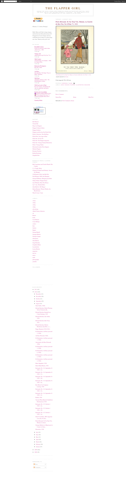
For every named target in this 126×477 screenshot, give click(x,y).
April (37, 439)
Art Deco (36, 71)
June (37, 434)
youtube (35, 261)
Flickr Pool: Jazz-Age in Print (40, 136)
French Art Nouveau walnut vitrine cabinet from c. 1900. (42, 49)
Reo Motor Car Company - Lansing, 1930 (42, 386)
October (38, 299)
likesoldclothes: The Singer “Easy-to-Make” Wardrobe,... (42, 73)
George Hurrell (36, 232)
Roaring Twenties (37, 151)
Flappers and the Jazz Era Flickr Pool (42, 132)
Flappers (42, 110)
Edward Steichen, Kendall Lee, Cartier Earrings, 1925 (43, 313)
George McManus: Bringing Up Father (42, 178)
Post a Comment (60, 94)
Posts (36, 464)
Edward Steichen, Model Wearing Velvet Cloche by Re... (44, 309)
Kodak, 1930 (39, 397)
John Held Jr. (36, 240)
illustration (80, 84)
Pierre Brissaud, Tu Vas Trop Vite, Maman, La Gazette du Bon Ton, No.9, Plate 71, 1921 (73, 74)
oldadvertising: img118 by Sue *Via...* (43, 55)
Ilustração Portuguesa (40, 66)
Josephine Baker (37, 245)
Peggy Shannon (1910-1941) (43, 329)
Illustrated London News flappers (41, 147)
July (37, 432)
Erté (34, 226)
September (39, 301)
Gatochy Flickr (38, 100)
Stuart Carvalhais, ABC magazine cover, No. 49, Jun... (44, 417)
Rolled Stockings (37, 153)
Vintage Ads (37, 54)
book (34, 217)
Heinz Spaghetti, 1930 (41, 363)
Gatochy (66, 76)
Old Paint (36, 78)
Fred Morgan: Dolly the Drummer (41, 176)
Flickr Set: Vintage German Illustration (42, 142)
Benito (34, 215)
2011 (35, 289)
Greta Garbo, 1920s (40, 305)
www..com (39, 107)
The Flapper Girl (63, 8)
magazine (87, 84)
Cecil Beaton (36, 219)
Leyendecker (36, 247)
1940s (34, 207)
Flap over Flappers (37, 126)
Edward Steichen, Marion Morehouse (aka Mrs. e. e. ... (43, 326)
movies (34, 253)
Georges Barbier (37, 234)
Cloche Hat (35, 124)
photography (36, 259)
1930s (34, 205)
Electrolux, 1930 (40, 429)
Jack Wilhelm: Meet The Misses (41, 183)
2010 (35, 292)
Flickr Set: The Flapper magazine (41, 140)
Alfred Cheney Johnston (39, 211)
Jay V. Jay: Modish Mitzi (39, 185)
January (38, 446)
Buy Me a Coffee (38, 67)
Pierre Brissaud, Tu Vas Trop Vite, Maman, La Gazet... (44, 422)
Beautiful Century (39, 47)
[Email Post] (74, 83)
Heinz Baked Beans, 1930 (42, 365)
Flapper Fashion (37, 130)
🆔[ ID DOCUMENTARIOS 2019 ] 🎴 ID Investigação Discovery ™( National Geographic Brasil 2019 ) (42, 95)
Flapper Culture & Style (38, 128)
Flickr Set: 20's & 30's (38, 138)
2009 (35, 450)
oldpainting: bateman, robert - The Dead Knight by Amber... (41, 80)
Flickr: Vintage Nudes (38, 145)
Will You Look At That (40, 85)
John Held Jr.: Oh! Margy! (39, 187)
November (38, 296)
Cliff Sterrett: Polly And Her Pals (41, 174)
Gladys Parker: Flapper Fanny (40, 180)
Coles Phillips (36, 221)
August (38, 303)
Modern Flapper (37, 149)
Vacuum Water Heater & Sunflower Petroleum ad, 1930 (44, 401)
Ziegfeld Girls (36, 155)
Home (74, 97)
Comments (37, 467)
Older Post (90, 97)
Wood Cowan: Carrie (38, 193)
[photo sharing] (75, 73)
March (37, 442)
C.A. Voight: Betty (37, 168)
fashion (67, 84)
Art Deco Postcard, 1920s (42, 335)
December (38, 294)
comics (34, 224)
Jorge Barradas (36, 243)
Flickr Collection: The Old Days (41, 134)
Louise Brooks (36, 249)
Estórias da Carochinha (40, 92)
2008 (35, 452)
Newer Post (58, 97)
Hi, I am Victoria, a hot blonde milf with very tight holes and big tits (42, 87)
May (37, 437)
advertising (35, 209)
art (33, 213)
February (38, 444)
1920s (62, 84)
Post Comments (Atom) (68, 100)
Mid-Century (37, 59)
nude (34, 257)
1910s (34, 201)
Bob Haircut (36, 122)
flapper (72, 84)
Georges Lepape (37, 236)
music (34, 255)
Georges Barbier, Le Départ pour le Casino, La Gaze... (44, 426)
